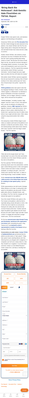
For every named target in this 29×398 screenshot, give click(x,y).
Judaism (19, 384)
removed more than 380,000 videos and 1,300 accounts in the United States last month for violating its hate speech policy (14, 179)
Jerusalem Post (12, 384)
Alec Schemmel (5, 19)
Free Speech (4, 384)
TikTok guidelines (6, 88)
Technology (4, 386)
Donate (24, 390)
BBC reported (16, 106)
